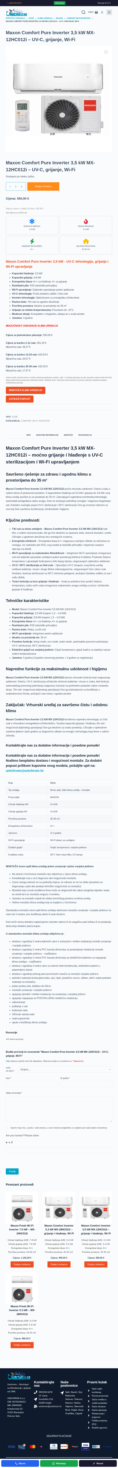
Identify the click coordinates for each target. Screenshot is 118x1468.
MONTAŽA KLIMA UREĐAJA (25, 390)
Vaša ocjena (10, 1069)
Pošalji (12, 1171)
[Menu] (109, 12)
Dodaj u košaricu (43, 186)
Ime (8, 1078)
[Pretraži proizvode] (83, 12)
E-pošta (65, 1078)
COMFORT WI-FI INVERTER (35, 421)
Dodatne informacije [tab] (47, 435)
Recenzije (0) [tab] (85, 435)
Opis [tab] (28, 435)
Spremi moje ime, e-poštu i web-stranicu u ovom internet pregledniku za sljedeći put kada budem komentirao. (59, 1128)
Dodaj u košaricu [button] (22, 1264)
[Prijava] (102, 12)
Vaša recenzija (14, 1093)
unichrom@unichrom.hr (25, 771)
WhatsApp (59, 3)
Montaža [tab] (68, 435)
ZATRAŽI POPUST (19, 399)
